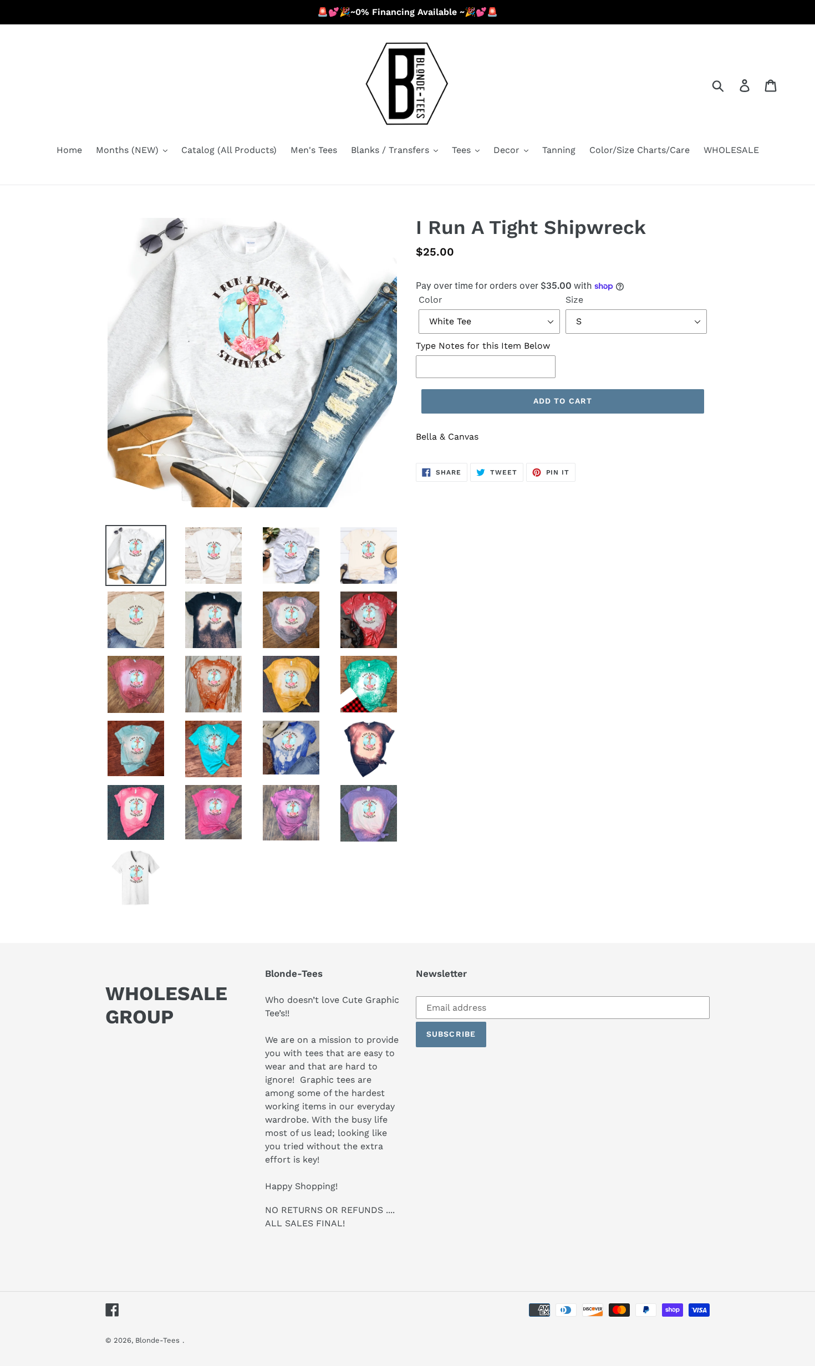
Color (430, 299)
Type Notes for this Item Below (483, 345)
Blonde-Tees (157, 1340)
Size (574, 299)
